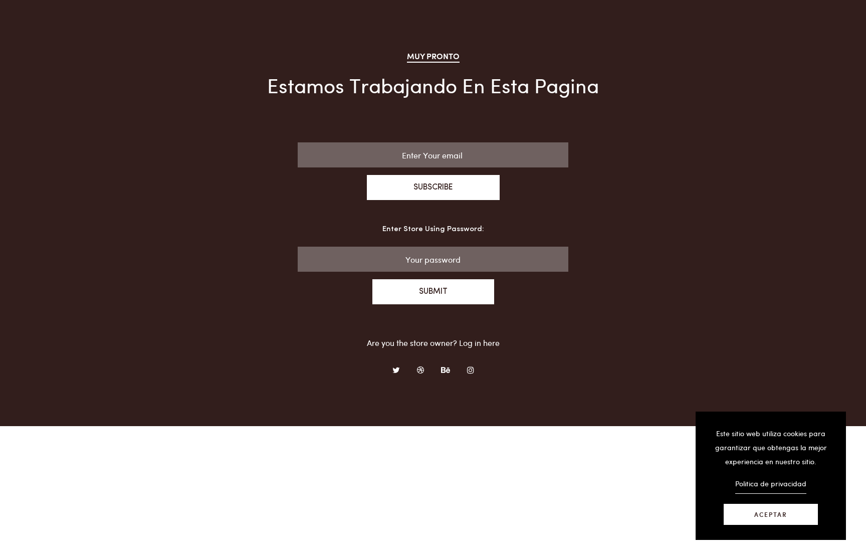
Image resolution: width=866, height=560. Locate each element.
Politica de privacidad (770, 483)
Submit (433, 292)
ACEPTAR (770, 514)
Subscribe (433, 187)
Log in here (479, 342)
